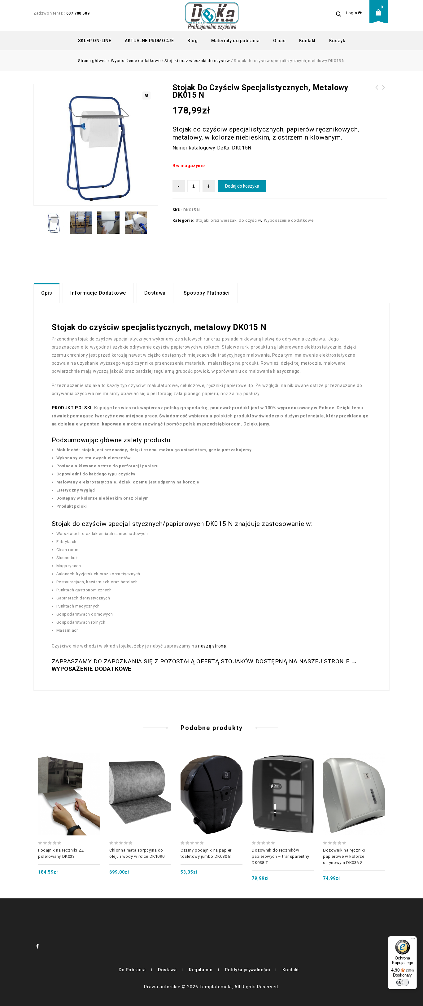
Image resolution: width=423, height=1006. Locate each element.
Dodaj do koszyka (242, 186)
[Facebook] (37, 946)
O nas (279, 40)
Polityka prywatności (247, 969)
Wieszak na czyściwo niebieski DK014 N (383, 95)
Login (352, 13)
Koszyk (337, 40)
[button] (146, 95)
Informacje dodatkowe (98, 293)
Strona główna (92, 60)
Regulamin (200, 969)
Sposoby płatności (206, 293)
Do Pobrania (132, 969)
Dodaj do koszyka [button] (69, 780)
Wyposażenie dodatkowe (136, 60)
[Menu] (413, 940)
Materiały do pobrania (235, 40)
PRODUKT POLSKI (72, 407)
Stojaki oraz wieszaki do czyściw (197, 60)
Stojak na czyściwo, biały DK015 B (376, 91)
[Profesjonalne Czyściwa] (211, 15)
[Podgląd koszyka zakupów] (380, 17)
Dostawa (155, 293)
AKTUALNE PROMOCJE (149, 40)
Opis (46, 293)
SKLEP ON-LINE (94, 40)
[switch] (402, 982)
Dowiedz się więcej (140, 780)
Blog (192, 40)
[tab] (46, 293)
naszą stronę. (212, 645)
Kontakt (307, 40)
